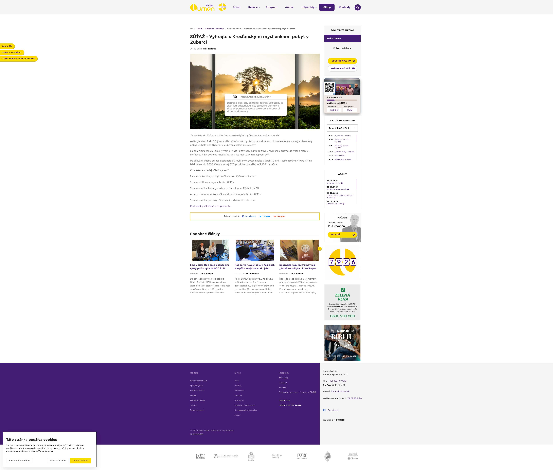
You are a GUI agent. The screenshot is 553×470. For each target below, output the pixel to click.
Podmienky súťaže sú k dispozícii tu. (210, 206)
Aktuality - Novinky (214, 29)
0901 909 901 (354, 398)
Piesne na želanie (197, 400)
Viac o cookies (45, 451)
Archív (289, 7)
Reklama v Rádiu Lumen (244, 405)
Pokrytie (238, 395)
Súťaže (237, 415)
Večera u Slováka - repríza (343, 140)
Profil (236, 381)
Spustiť (335, 234)
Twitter (266, 216)
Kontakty (283, 377)
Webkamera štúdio (341, 68)
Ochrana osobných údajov (245, 410)
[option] (210, 268)
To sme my (239, 400)
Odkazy (283, 382)
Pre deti (193, 395)
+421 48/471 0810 (337, 381)
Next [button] (320, 249)
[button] (342, 38)
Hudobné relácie (197, 390)
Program (271, 7)
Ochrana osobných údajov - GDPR (297, 392)
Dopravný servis (197, 410)
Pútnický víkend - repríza (342, 147)
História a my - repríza (344, 152)
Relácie (194, 372)
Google (280, 216)
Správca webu (196, 434)
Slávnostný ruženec (343, 159)
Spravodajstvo (196, 386)
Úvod (199, 29)
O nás (237, 372)
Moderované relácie (198, 381)
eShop (327, 7)
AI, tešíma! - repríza (343, 136)
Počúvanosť (239, 390)
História (237, 386)
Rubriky (193, 405)
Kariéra (282, 387)
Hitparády (284, 372)
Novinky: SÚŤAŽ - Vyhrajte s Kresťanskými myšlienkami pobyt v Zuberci (261, 29)
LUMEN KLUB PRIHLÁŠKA (290, 405)
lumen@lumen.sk (340, 391)
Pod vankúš (340, 155)
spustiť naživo (341, 61)
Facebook (250, 216)
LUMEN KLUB (284, 400)
